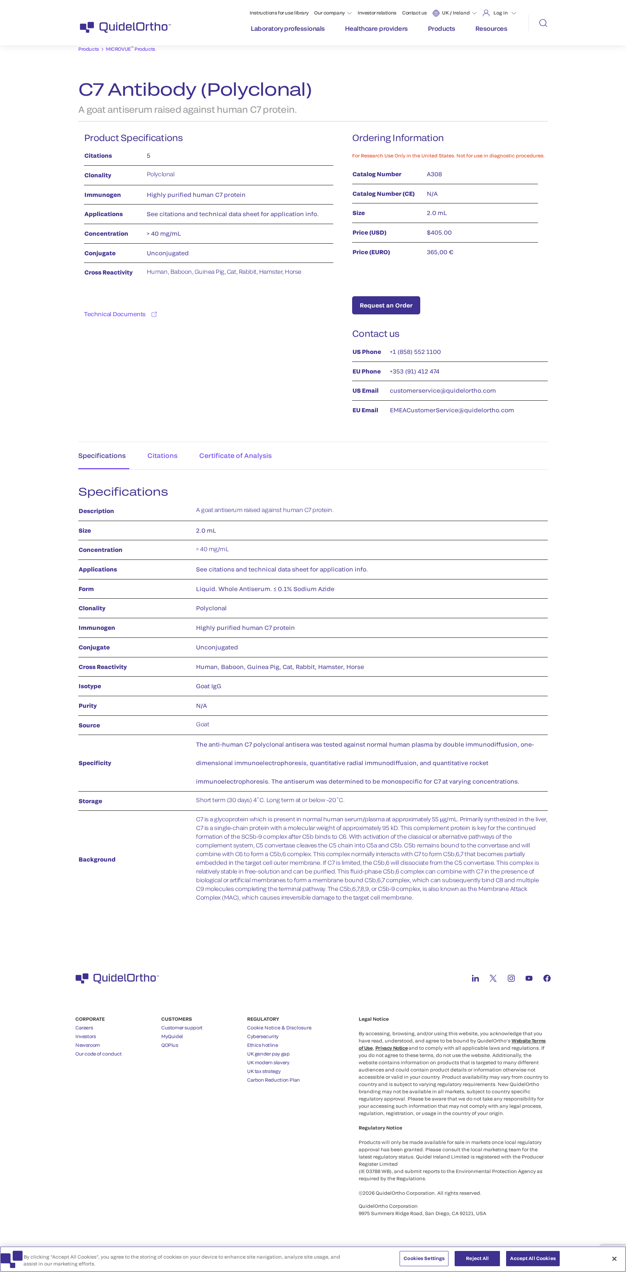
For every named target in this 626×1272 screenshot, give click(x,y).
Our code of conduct (98, 1054)
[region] (313, 1259)
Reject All (477, 1258)
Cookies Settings (424, 1258)
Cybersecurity (263, 1036)
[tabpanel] (313, 697)
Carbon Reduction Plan (273, 1080)
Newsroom (87, 1045)
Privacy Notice (391, 1048)
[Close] (614, 1259)
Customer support (182, 1028)
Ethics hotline (262, 1045)
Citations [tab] (162, 455)
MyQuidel (172, 1036)
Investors (85, 1036)
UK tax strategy (263, 1071)
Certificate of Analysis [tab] (235, 455)
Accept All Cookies (532, 1258)
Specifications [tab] (102, 455)
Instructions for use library (279, 13)
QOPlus (169, 1045)
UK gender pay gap (268, 1054)
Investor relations (377, 13)
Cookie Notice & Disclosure (279, 1028)
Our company (329, 13)
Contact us (414, 13)
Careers (84, 1028)
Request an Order (386, 305)
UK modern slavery (268, 1062)
